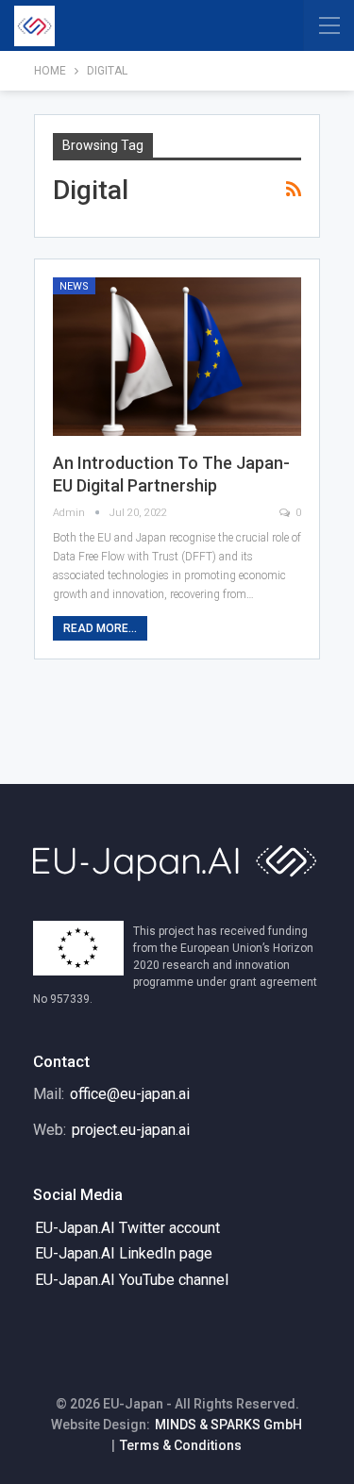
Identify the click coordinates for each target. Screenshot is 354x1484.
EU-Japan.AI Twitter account (127, 1228)
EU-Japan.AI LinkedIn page (123, 1253)
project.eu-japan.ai (131, 1130)
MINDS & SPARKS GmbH (228, 1424)
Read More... (100, 628)
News (74, 286)
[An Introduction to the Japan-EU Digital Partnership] (177, 356)
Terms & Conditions (181, 1445)
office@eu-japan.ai (130, 1094)
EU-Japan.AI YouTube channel (131, 1280)
